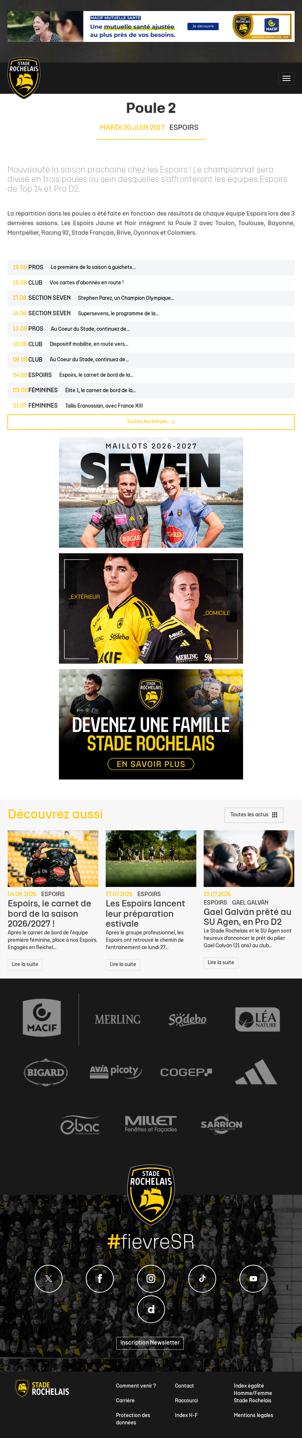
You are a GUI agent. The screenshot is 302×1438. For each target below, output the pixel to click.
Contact (184, 1386)
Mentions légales (253, 1415)
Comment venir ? (136, 1386)
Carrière (125, 1401)
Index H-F (186, 1415)
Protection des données (133, 1419)
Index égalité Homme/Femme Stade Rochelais (253, 1393)
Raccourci (186, 1401)
